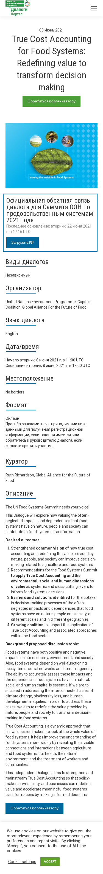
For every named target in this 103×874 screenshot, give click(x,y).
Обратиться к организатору (51, 101)
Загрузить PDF (22, 242)
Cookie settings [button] (22, 861)
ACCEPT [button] (50, 861)
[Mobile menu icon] (94, 8)
